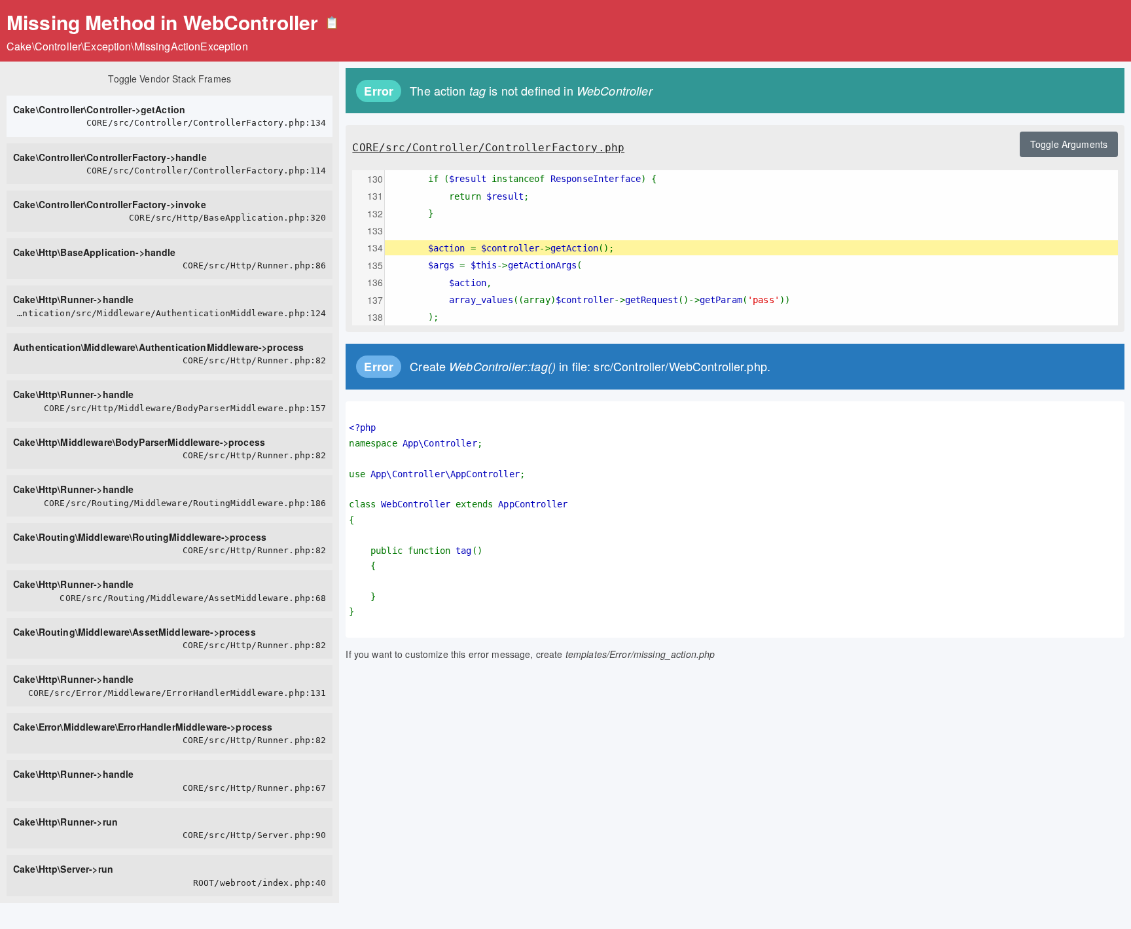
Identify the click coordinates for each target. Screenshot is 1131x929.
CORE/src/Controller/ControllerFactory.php (488, 147)
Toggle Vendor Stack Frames (169, 78)
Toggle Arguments (1068, 144)
